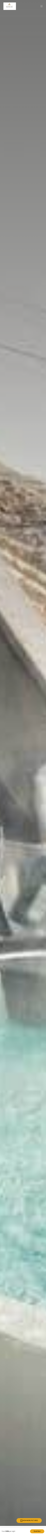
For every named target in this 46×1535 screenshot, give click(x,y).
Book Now (37, 1531)
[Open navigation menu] (41, 6)
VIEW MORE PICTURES (30, 1520)
